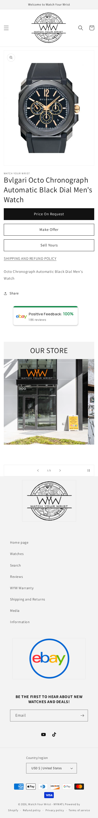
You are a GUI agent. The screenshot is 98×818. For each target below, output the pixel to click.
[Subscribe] (82, 715)
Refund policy (32, 810)
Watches (17, 553)
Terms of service (79, 810)
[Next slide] (60, 470)
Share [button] (14, 293)
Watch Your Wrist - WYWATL (46, 804)
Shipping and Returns (27, 599)
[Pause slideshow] (88, 470)
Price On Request (49, 213)
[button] (6, 27)
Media (15, 610)
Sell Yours (49, 245)
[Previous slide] (37, 470)
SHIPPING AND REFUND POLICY (30, 258)
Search (15, 565)
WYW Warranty (21, 588)
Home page (19, 542)
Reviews (16, 576)
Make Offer (49, 229)
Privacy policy (54, 810)
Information (20, 622)
